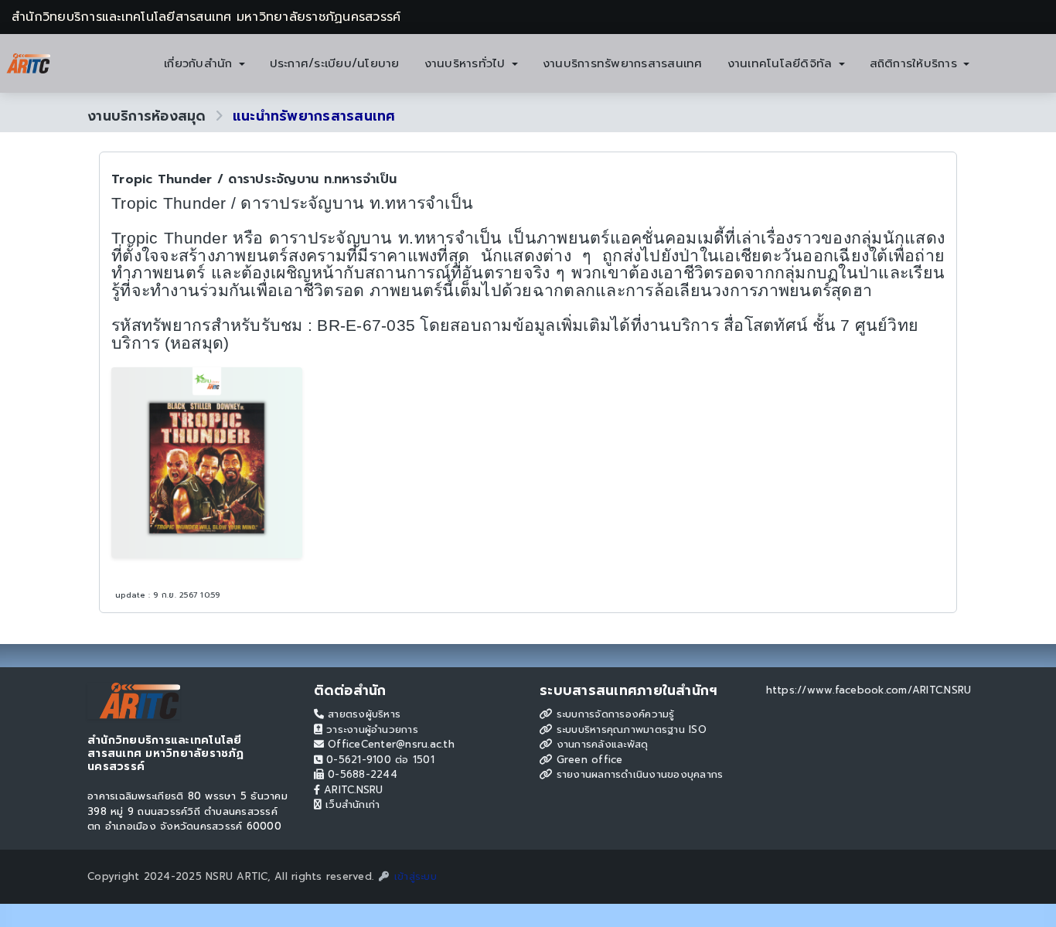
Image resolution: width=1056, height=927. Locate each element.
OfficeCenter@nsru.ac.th (389, 744)
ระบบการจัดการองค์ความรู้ (613, 714)
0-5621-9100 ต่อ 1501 (378, 759)
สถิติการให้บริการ (916, 63)
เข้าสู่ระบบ (413, 876)
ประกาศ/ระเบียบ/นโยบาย (335, 63)
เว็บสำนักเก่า (351, 804)
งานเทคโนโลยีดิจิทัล (782, 63)
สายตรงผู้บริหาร (362, 714)
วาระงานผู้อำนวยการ (370, 729)
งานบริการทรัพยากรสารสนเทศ (623, 63)
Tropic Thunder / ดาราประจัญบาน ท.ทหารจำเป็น (254, 179)
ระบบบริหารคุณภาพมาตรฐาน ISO (629, 729)
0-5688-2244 (360, 774)
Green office (587, 759)
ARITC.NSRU (351, 789)
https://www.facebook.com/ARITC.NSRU (869, 690)
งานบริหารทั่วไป (467, 63)
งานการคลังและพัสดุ (600, 744)
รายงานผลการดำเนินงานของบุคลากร (637, 774)
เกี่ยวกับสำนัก (200, 63)
